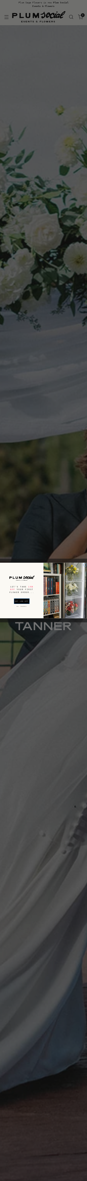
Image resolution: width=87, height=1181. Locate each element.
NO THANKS (22, 606)
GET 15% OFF (21, 601)
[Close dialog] (84, 564)
